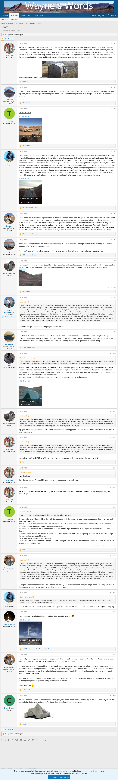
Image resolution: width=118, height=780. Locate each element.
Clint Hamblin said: (26, 358)
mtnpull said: (24, 511)
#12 (114, 437)
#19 (114, 655)
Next (10, 39)
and (30, 208)
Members (39, 15)
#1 (115, 43)
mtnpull (5, 31)
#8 (115, 297)
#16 (114, 556)
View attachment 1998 (92, 363)
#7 (115, 261)
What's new (25, 15)
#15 (114, 507)
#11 (114, 411)
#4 (115, 152)
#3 (115, 109)
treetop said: (24, 472)
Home (5, 15)
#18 (114, 612)
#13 (114, 468)
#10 (114, 353)
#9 (115, 332)
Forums (14, 15)
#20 (114, 696)
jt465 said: (23, 302)
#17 (114, 592)
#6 (115, 240)
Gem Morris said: (26, 597)
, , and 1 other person (38, 649)
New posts (4, 19)
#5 (115, 214)
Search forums (15, 19)
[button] (32, 15)
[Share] (111, 43)
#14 (114, 487)
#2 (115, 87)
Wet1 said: (23, 416)
